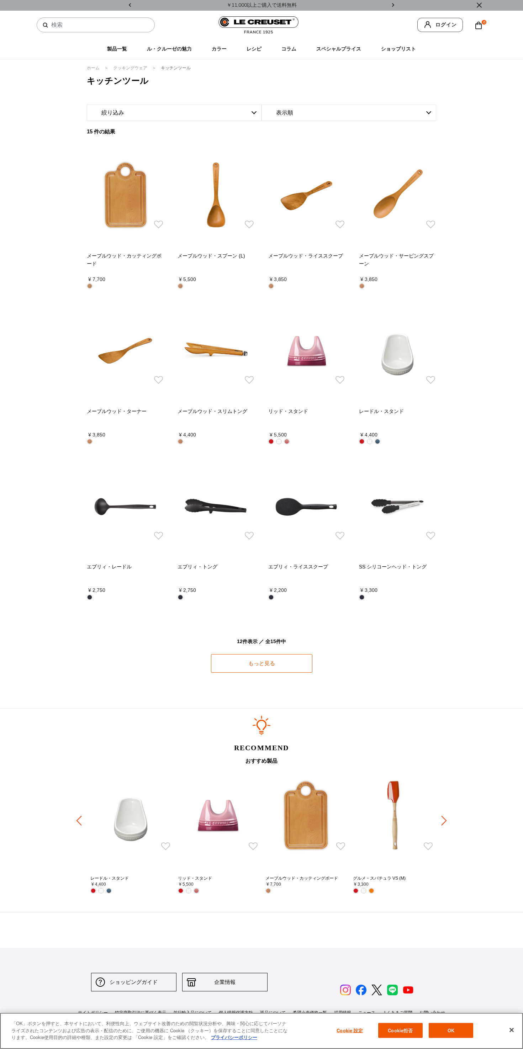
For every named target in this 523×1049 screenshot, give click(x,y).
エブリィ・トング (197, 566)
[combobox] (98, 25)
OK (451, 1030)
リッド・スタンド (288, 411)
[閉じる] (511, 1030)
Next (393, 5)
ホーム (94, 67)
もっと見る (261, 663)
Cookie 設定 (350, 1030)
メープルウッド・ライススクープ (305, 256)
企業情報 (225, 982)
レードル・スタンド (381, 411)
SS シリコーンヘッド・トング (393, 566)
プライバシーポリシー (234, 1037)
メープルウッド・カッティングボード (301, 878)
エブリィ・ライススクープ (298, 566)
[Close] (479, 5)
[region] (261, 1031)
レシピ (254, 49)
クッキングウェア (130, 67)
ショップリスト (398, 49)
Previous (130, 5)
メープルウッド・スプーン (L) (211, 256)
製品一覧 (117, 49)
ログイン (446, 24)
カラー (219, 49)
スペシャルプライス (338, 49)
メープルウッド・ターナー (117, 411)
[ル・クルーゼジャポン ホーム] (258, 24)
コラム (288, 49)
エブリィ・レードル (109, 566)
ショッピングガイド (134, 982)
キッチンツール (176, 67)
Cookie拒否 (400, 1030)
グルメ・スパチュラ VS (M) (379, 878)
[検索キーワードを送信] (45, 25)
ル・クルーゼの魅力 (169, 49)
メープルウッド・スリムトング (212, 411)
